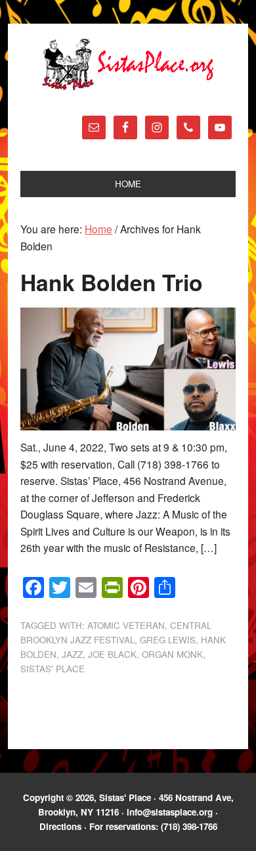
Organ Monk (172, 654)
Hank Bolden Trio (111, 282)
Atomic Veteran (126, 625)
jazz (72, 654)
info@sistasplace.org (170, 812)
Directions (60, 826)
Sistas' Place (128, 64)
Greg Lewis (168, 639)
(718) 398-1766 (189, 826)
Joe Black (112, 654)
